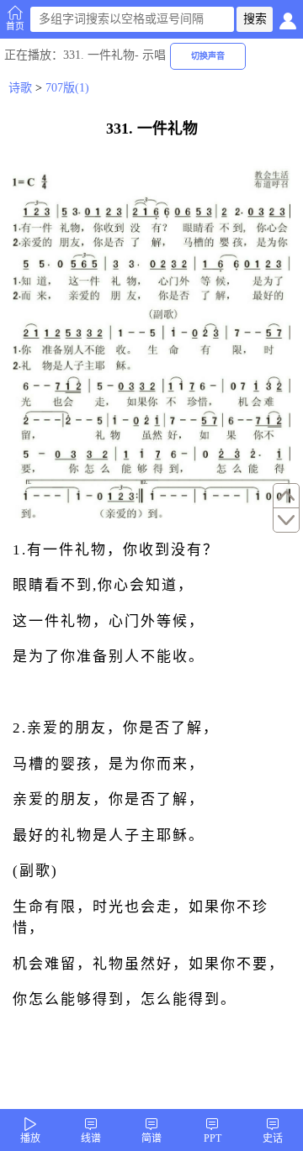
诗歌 (20, 87)
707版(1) (67, 87)
